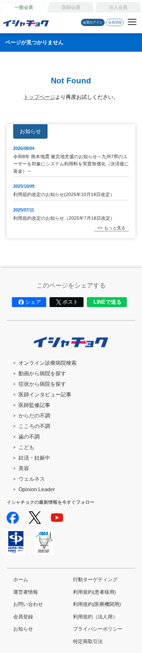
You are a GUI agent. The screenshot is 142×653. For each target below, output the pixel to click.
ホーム (20, 579)
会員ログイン (93, 22)
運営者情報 (25, 592)
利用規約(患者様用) (94, 592)
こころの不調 (34, 426)
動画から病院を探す (42, 373)
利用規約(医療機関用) (97, 604)
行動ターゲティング (95, 579)
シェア (33, 302)
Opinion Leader (36, 489)
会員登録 (115, 22)
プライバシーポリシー (98, 629)
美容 (23, 468)
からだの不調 (34, 415)
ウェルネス (31, 479)
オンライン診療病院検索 (47, 363)
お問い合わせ (28, 604)
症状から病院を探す (42, 384)
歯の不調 (29, 437)
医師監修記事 (34, 405)
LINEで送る (107, 302)
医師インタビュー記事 (44, 394)
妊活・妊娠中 (34, 458)
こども (26, 447)
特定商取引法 (88, 641)
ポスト (70, 302)
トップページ (39, 97)
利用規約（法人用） (95, 616)
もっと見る (114, 227)
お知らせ (23, 629)
